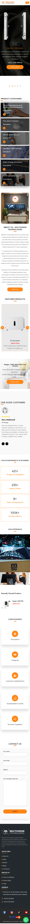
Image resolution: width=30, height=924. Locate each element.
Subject (5, 769)
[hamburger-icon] (27, 3)
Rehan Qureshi (8, 419)
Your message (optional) (10, 778)
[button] (27, 327)
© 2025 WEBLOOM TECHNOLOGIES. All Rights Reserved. (15, 921)
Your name (6, 751)
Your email (6, 760)
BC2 (14, 601)
